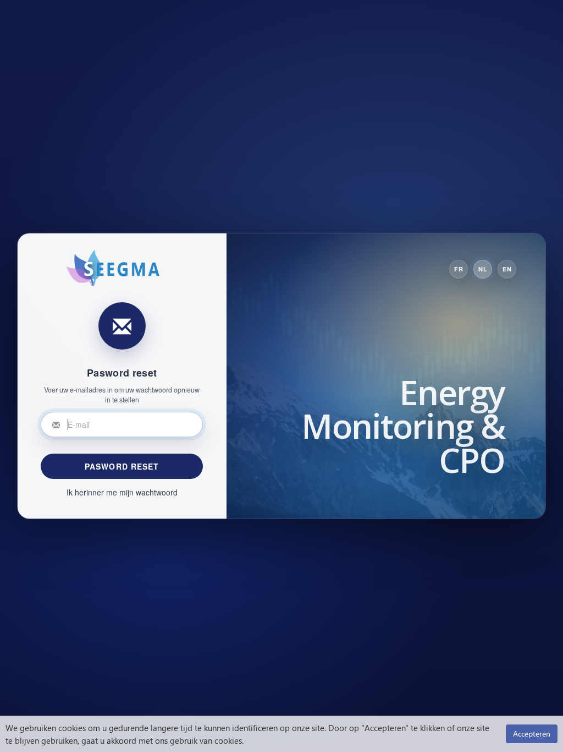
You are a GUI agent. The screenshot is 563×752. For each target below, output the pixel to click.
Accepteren (531, 733)
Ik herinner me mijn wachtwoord (122, 492)
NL (482, 269)
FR (458, 269)
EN (507, 269)
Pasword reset (122, 466)
